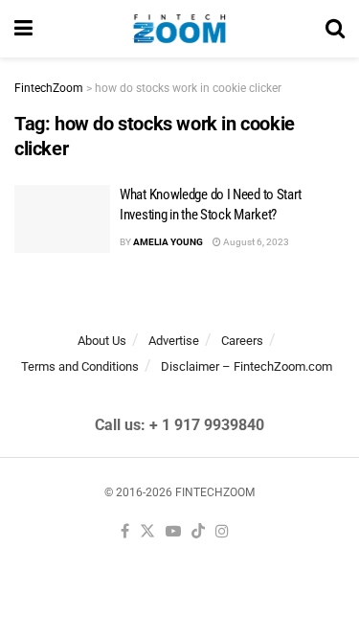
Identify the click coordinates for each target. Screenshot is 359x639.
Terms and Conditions (80, 366)
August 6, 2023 (255, 242)
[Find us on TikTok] (198, 532)
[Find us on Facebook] (125, 532)
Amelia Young (168, 242)
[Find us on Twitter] (147, 532)
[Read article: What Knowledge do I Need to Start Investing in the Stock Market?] (62, 219)
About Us (102, 340)
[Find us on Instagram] (222, 532)
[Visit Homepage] (179, 29)
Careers (242, 340)
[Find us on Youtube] (173, 532)
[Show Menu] (23, 28)
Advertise (173, 340)
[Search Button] (335, 28)
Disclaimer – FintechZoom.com (246, 366)
